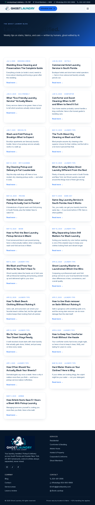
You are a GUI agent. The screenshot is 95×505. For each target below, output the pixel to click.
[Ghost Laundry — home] (20, 443)
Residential (54, 440)
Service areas (10, 487)
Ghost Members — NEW (43, 2)
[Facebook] (18, 467)
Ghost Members (56, 460)
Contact (8, 483)
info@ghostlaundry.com (61, 487)
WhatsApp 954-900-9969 (65, 2)
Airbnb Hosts (55, 448)
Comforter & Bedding (58, 444)
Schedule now (46, 8)
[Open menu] (87, 8)
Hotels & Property (57, 452)
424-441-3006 (84, 2)
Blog (6, 479)
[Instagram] (7, 467)
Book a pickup (57, 491)
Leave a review (11, 491)
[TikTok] (12, 467)
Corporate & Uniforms (58, 456)
